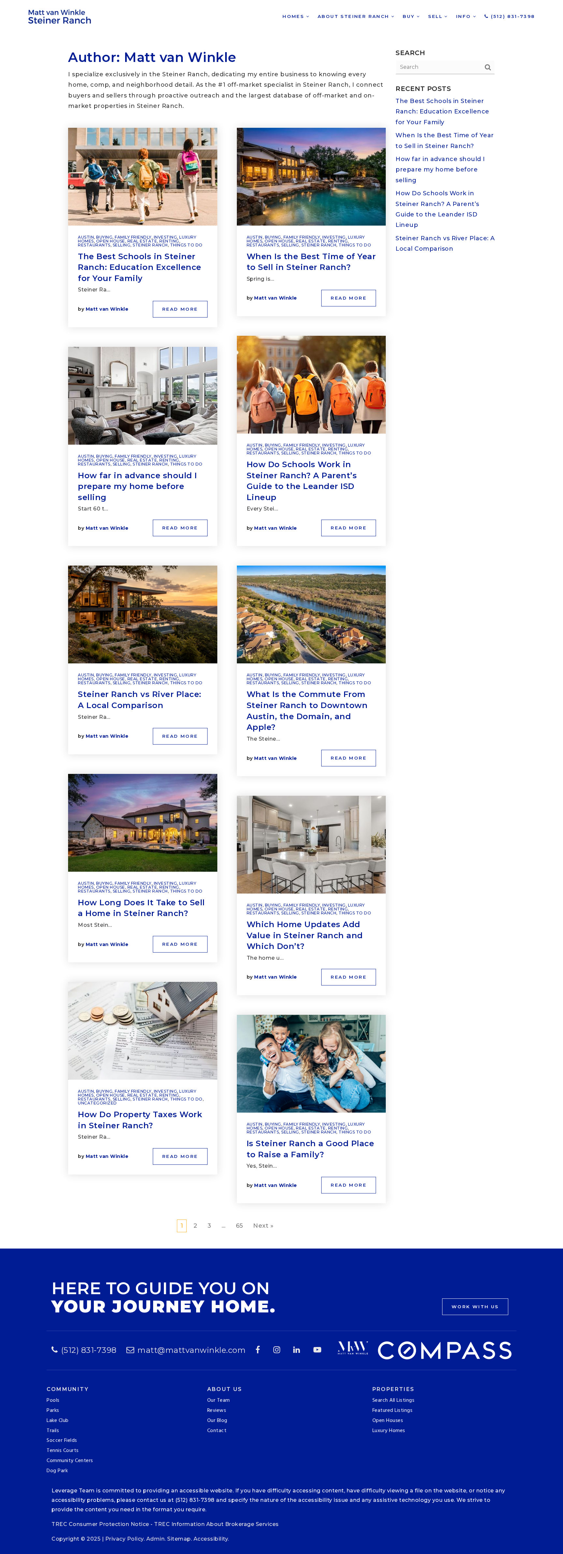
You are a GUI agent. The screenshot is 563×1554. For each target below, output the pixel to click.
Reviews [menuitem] (216, 1410)
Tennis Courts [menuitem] (63, 1450)
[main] (281, 624)
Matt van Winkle (107, 309)
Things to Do (186, 245)
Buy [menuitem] (410, 16)
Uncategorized (97, 1103)
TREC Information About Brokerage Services (216, 1524)
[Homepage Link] (60, 16)
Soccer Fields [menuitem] (62, 1440)
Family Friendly (133, 237)
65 (239, 1225)
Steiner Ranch (150, 245)
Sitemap (179, 1539)
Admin (155, 1539)
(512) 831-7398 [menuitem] (512, 16)
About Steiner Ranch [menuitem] (354, 16)
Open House (110, 241)
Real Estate (142, 241)
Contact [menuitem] (217, 1431)
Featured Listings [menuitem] (392, 1410)
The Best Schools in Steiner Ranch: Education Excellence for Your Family (139, 267)
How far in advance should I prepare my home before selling (137, 486)
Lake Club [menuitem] (58, 1420)
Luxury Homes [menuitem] (388, 1431)
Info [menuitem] (464, 16)
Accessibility (211, 1539)
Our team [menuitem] (218, 1400)
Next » (263, 1225)
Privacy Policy (124, 1539)
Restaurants (94, 245)
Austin (86, 237)
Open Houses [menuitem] (387, 1420)
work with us (475, 1306)
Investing (165, 237)
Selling (122, 245)
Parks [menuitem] (53, 1410)
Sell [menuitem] (436, 16)
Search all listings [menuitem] (393, 1400)
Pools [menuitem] (53, 1400)
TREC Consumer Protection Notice (100, 1524)
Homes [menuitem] (294, 16)
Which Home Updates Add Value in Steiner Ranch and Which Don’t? (305, 935)
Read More (180, 309)
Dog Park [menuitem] (57, 1471)
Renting (169, 241)
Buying (104, 237)
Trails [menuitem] (53, 1431)
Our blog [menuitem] (217, 1420)
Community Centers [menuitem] (70, 1461)
